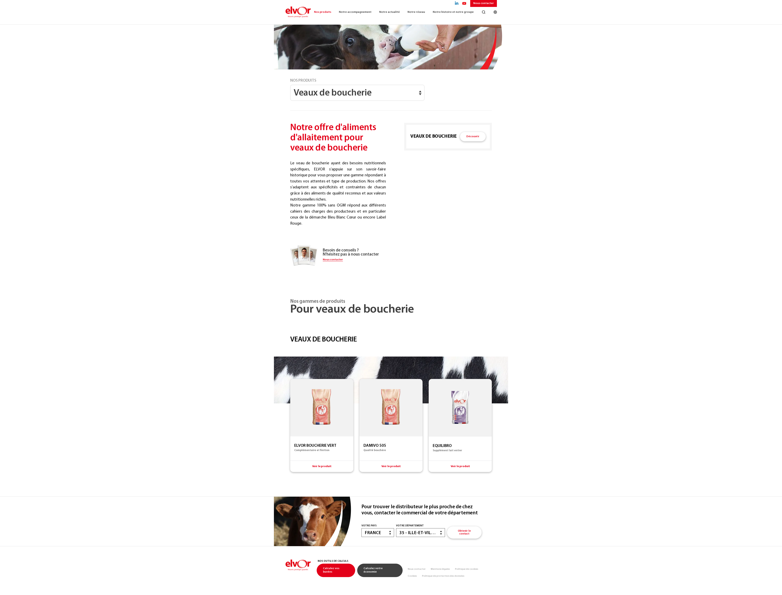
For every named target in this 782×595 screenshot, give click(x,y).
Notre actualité (389, 12)
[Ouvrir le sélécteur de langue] (495, 12)
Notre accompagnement (355, 12)
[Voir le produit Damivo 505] (391, 425)
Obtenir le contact (464, 532)
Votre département (410, 525)
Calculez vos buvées (331, 570)
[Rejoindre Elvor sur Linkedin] (456, 3)
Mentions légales (440, 569)
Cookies (412, 576)
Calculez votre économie (373, 570)
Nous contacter (483, 3)
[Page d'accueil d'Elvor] (298, 12)
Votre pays (369, 525)
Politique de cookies (466, 569)
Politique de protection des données (443, 576)
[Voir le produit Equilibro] (460, 425)
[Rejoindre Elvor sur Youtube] (464, 3)
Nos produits (322, 12)
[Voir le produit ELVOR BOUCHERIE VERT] (321, 425)
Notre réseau (416, 12)
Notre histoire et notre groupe (453, 12)
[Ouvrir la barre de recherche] (483, 12)
